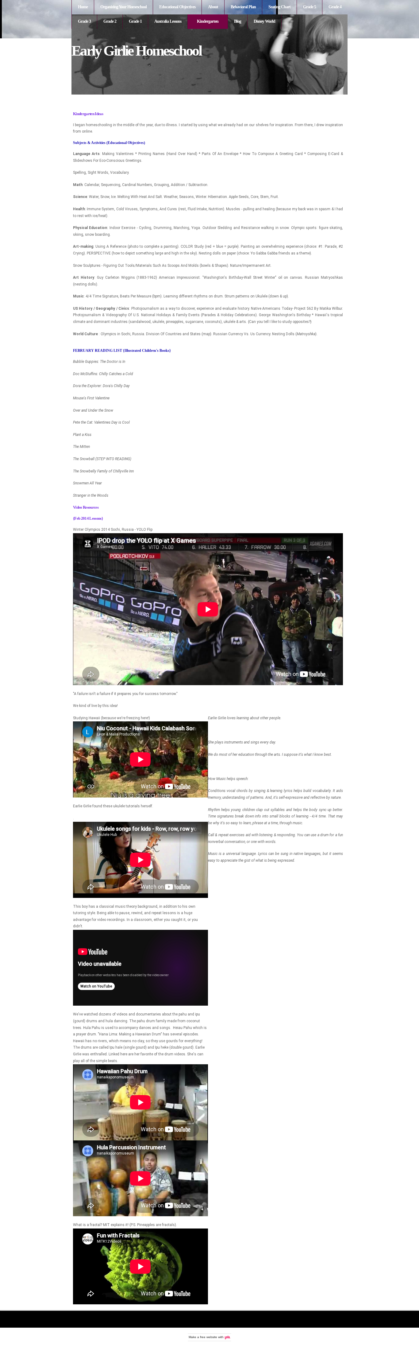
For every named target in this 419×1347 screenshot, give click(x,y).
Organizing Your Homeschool (123, 7)
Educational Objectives (177, 7)
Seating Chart (279, 7)
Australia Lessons (167, 21)
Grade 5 (309, 7)
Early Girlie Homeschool (136, 50)
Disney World (264, 21)
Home (83, 7)
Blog (237, 21)
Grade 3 (84, 21)
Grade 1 (135, 21)
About (213, 7)
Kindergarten (207, 21)
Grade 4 (335, 7)
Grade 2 (109, 21)
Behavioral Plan (243, 7)
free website (208, 1337)
